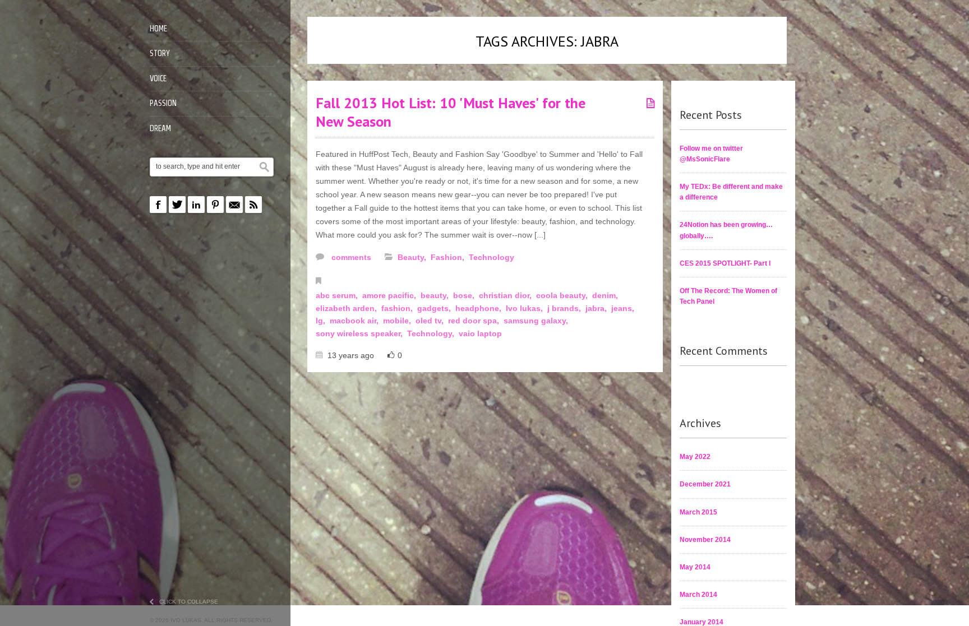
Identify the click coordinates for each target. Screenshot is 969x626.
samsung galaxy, (537, 320)
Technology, (431, 333)
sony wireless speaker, (360, 333)
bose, (465, 295)
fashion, (398, 308)
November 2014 (705, 540)
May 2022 (695, 457)
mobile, (398, 320)
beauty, (436, 295)
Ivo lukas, (525, 308)
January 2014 (701, 622)
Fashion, (449, 257)
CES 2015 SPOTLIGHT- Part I (725, 263)
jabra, (597, 308)
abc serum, (338, 295)
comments (350, 257)
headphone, (479, 308)
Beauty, (413, 257)
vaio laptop (480, 333)
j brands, (565, 308)
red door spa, (474, 320)
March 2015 (698, 512)
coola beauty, (563, 295)
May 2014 (695, 567)
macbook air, (355, 320)
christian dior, (506, 295)
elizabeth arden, (347, 308)
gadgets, (435, 308)
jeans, (623, 308)
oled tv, (431, 320)
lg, (321, 320)
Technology (491, 257)
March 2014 (698, 595)
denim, (606, 295)
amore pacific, (390, 295)
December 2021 (705, 484)
